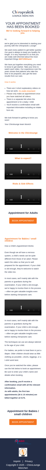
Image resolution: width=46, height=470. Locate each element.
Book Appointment (23, 220)
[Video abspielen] (21, 146)
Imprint (16, 461)
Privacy (29, 461)
